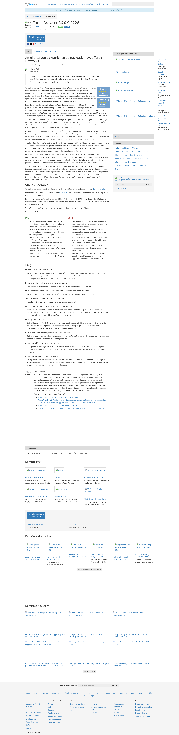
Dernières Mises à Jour (86, 4)
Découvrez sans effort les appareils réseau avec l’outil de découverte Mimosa (68, 403)
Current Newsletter (121, 188)
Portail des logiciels (142, 704)
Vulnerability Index (77, 707)
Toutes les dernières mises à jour (89, 570)
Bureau (132, 151)
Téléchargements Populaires (67, 4)
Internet (118, 162)
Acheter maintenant (35, 524)
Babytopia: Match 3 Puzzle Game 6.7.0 (121, 558)
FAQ (49, 707)
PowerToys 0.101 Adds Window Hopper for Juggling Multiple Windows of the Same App (44, 664)
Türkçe (122, 693)
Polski (90, 693)
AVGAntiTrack (60, 496)
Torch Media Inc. (38, 26)
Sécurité (126, 162)
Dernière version (36, 38)
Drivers (28, 709)
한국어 (73, 693)
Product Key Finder (33, 713)
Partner (94, 704)
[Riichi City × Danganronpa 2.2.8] (78, 546)
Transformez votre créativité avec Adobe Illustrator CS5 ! (60, 397)
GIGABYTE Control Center (36, 496)
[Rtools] (59, 470)
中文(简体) (139, 693)
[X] (31, 44)
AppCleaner (30, 728)
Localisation (140, 710)
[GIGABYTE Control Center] (37, 489)
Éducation (119, 155)
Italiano (60, 693)
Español (44, 693)
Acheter (48, 51)
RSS (71, 710)
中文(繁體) (148, 693)
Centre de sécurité (55, 722)
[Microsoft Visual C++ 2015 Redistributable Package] (136, 116)
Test (28, 51)
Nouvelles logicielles (77, 704)
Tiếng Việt (130, 693)
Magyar (87, 696)
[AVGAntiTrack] (62, 489)
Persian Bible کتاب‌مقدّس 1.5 (97, 555)
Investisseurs (118, 716)
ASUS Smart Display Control (96, 499)
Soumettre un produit (143, 716)
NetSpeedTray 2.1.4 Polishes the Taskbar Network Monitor (131, 635)
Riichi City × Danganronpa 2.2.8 (77, 555)
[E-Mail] (34, 44)
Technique (38, 51)
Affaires (135, 148)
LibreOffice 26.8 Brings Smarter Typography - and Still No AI (45, 635)
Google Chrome (161, 73)
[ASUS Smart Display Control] (96, 490)
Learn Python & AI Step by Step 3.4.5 (33, 558)
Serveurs (133, 162)
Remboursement (54, 719)
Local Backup (31, 719)
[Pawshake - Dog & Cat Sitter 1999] (144, 546)
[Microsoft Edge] (123, 82)
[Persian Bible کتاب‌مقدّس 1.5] (100, 546)
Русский (107, 693)
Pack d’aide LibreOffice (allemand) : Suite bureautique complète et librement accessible (72, 400)
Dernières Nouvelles (102, 4)
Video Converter (32, 722)
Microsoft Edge (164, 82)
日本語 (66, 693)
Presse (116, 709)
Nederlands (81, 693)
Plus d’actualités (89, 672)
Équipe (116, 713)
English (29, 693)
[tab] (28, 51)
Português (98, 693)
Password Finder (32, 716)
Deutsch (36, 693)
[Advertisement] (67, 429)
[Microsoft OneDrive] (125, 90)
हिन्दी (92, 696)
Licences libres (141, 713)
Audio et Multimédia (123, 148)
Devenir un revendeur (143, 707)
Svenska (115, 693)
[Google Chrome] (123, 72)
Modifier (58, 51)
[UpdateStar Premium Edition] (128, 59)
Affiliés (94, 713)
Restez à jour (74, 524)
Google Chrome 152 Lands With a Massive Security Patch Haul (87, 635)
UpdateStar (63, 193)
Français (52, 693)
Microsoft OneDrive (162, 91)
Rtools (57, 477)
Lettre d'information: (69, 685)
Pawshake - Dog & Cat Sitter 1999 (143, 555)
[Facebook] (28, 44)
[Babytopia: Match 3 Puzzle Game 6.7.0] (122, 547)
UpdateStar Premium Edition (162, 61)
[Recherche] (152, 4)
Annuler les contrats (55, 716)
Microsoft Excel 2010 (34, 477)
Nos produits (52, 4)
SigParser (29, 725)
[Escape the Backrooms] (95, 470)
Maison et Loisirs (142, 158)
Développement (143, 151)
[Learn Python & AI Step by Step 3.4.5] (34, 547)
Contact (51, 710)
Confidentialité (53, 713)
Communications (121, 151)
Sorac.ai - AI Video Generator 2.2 (55, 558)
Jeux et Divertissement (133, 155)
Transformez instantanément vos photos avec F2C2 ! (58, 405)
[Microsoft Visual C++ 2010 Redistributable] (133, 101)
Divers (117, 169)
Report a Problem (40, 44)
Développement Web (139, 165)
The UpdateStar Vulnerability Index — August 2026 (89, 664)
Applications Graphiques (124, 158)
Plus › (117, 136)
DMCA (50, 704)
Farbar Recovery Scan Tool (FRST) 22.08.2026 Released (132, 664)
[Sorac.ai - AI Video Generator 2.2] (56, 547)
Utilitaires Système (122, 165)
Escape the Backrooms (94, 477)
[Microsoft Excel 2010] (36, 470)
